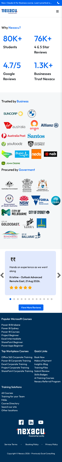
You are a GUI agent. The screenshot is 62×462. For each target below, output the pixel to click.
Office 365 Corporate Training (16, 357)
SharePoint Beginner (12, 342)
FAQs (4, 399)
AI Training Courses (44, 378)
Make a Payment (42, 360)
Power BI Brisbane (10, 324)
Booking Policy (32, 444)
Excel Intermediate (11, 338)
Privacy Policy (51, 444)
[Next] (59, 276)
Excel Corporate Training (14, 364)
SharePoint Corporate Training (17, 371)
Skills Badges (41, 374)
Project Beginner (10, 335)
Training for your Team (13, 396)
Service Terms (10, 444)
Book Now (39, 357)
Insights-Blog (41, 364)
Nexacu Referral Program (47, 381)
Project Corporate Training (15, 367)
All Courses (7, 393)
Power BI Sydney (10, 328)
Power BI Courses (10, 331)
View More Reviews (31, 307)
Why (11, 28)
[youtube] (40, 422)
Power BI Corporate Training (16, 360)
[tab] (10, 299)
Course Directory (10, 403)
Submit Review (41, 371)
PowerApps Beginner (12, 345)
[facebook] (21, 422)
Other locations (9, 410)
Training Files (41, 367)
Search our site (9, 406)
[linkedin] (31, 422)
